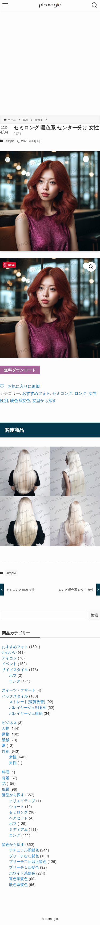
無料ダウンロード (20, 370)
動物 (5, 733)
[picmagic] (50, 5)
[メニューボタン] (5, 5)
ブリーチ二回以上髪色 (27, 861)
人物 (5, 728)
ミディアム (18, 829)
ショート (16, 806)
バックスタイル (15, 696)
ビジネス (9, 722)
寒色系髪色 (18, 878)
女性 (93, 393)
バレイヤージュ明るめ (27, 707)
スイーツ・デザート (18, 690)
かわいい (9, 652)
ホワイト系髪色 (22, 873)
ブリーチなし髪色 (24, 855)
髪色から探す (13, 844)
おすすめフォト (36, 393)
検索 (94, 615)
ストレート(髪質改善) (27, 701)
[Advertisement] (50, 63)
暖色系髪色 (20, 400)
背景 (5, 777)
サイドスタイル (15, 669)
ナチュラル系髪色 (24, 850)
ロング (80, 393)
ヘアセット (18, 817)
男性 (13, 762)
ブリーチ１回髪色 (24, 867)
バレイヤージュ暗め (26, 713)
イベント (9, 663)
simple (10, 141)
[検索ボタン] (94, 5)
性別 (4, 400)
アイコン (9, 658)
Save (11, 265)
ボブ (13, 675)
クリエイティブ (22, 800)
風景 (5, 789)
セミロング (62, 393)
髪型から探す (44, 400)
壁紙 (5, 739)
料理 (5, 771)
